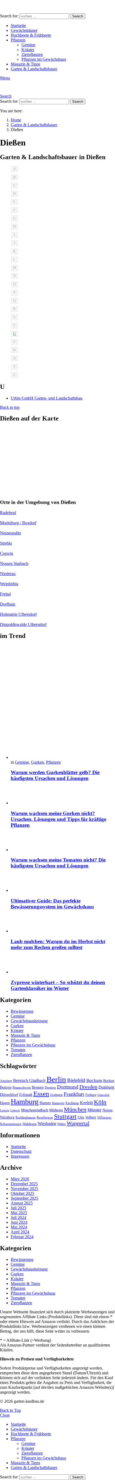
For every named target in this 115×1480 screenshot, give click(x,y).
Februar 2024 (22, 1236)
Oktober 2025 (22, 1193)
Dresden (88, 1087)
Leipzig (4, 1110)
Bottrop (5, 1087)
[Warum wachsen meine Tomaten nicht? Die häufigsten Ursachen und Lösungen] (63, 842)
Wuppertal (78, 1123)
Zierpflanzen (32, 54)
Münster (94, 1109)
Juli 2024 (18, 1217)
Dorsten (50, 1087)
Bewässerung (22, 1011)
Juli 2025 (18, 1208)
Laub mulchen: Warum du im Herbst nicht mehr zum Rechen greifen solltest (58, 944)
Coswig (6, 553)
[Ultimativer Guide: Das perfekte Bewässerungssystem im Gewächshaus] (63, 883)
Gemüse (28, 45)
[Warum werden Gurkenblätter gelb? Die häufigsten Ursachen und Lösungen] (63, 702)
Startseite (18, 25)
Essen (41, 1093)
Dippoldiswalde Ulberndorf (23, 624)
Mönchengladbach (34, 1110)
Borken (108, 1081)
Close (5, 1415)
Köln (100, 1102)
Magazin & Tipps (25, 64)
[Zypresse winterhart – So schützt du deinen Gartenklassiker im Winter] (63, 964)
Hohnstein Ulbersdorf (18, 614)
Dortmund (67, 1087)
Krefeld (86, 1102)
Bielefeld (76, 1080)
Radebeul (8, 512)
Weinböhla (9, 584)
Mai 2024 (19, 1227)
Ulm (81, 1117)
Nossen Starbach (14, 563)
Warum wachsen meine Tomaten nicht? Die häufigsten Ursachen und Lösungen (58, 863)
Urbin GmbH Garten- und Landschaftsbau (46, 398)
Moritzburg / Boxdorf (18, 523)
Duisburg (106, 1087)
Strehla (6, 543)
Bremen (38, 1087)
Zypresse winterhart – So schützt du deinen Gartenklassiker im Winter (58, 985)
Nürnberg (7, 1117)
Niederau (8, 573)
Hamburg (25, 1101)
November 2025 (24, 1188)
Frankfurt (74, 1094)
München (75, 1109)
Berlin (56, 1079)
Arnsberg (6, 1081)
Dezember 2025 (24, 1183)
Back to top (10, 407)
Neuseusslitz (10, 533)
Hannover (58, 1103)
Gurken (37, 762)
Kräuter (27, 49)
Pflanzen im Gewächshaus (43, 59)
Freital (5, 594)
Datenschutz (21, 1151)
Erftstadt (25, 1095)
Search (77, 16)
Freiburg (90, 1095)
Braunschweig (22, 1087)
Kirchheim (72, 1103)
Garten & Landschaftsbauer (34, 69)
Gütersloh (103, 1094)
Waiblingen (29, 1124)
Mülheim (56, 1110)
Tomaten (18, 1049)
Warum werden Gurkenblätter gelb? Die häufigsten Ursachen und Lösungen (55, 775)
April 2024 (20, 1232)
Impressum (20, 1156)
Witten (61, 1124)
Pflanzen (18, 40)
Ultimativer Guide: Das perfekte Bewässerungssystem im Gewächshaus (52, 903)
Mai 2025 (19, 1212)
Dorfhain (7, 604)
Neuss (107, 1110)
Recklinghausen (26, 1117)
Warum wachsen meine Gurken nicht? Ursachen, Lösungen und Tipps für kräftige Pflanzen (58, 819)
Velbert (90, 1117)
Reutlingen (45, 1117)
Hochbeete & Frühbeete (31, 35)
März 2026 (20, 1179)
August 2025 (22, 1203)
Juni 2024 (19, 1222)
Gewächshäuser (24, 30)
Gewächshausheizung (29, 1021)
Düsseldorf (9, 1094)
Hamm (45, 1102)
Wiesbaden (47, 1123)
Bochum (94, 1080)
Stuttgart (65, 1116)
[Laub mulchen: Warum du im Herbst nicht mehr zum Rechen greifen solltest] (63, 924)
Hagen (5, 1103)
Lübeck (15, 1110)
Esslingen (56, 1095)
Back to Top (10, 1410)
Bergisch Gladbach (29, 1080)
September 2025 (24, 1198)
